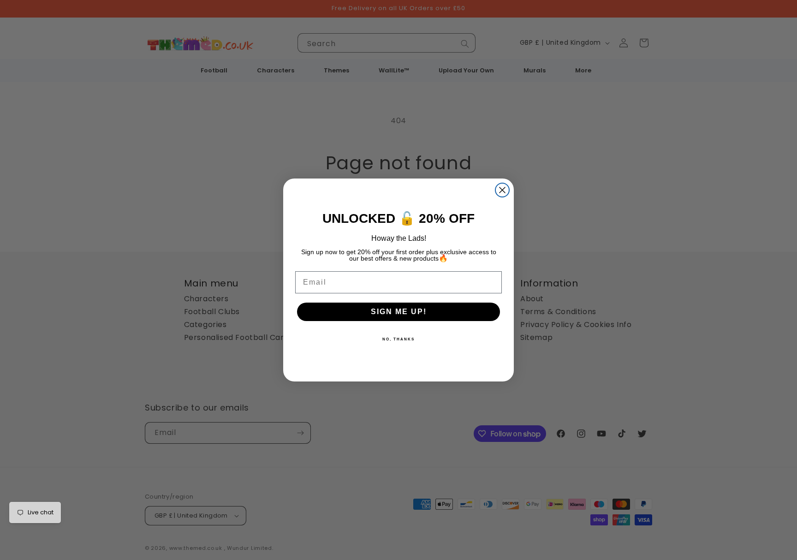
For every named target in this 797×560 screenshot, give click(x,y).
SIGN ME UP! (399, 312)
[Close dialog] (502, 190)
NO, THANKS (398, 339)
